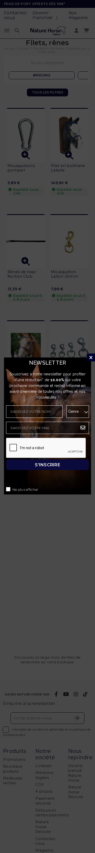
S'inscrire (47, 464)
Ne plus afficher (25, 490)
